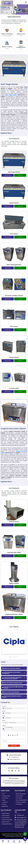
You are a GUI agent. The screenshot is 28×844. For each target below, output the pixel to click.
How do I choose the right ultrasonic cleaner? (13, 687)
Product (4, 706)
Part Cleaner (14, 234)
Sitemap (4, 804)
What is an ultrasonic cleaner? (12, 668)
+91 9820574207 (15, 757)
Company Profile (6, 796)
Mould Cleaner (14, 203)
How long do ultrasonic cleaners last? (12, 696)
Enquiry (4, 725)
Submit (14, 745)
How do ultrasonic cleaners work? (13, 682)
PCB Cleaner (14, 326)
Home (3, 794)
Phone (4, 720)
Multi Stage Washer (11, 94)
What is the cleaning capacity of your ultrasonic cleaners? (12, 678)
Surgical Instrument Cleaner (14, 614)
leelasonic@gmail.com (14, 759)
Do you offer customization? (11, 692)
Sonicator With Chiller (14, 552)
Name (3, 711)
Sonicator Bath (14, 388)
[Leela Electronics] (12, 771)
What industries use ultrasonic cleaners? (12, 673)
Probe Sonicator (14, 522)
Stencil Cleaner (14, 357)
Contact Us (5, 802)
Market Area (5, 806)
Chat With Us (20, 175)
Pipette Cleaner (14, 583)
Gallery (3, 800)
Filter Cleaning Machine (14, 265)
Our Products (5, 798)
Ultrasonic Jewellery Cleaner (14, 296)
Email (3, 716)
